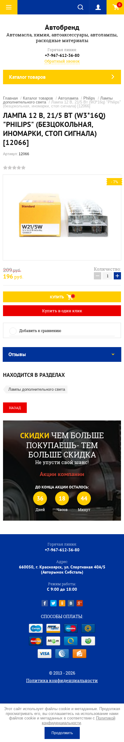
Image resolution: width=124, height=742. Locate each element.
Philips (89, 98)
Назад (15, 407)
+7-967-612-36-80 (62, 55)
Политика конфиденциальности (62, 680)
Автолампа (68, 98)
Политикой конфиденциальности (78, 720)
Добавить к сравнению (40, 330)
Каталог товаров (38, 98)
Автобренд (62, 27)
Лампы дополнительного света (36, 389)
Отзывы (17, 354)
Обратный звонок (62, 61)
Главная (10, 98)
